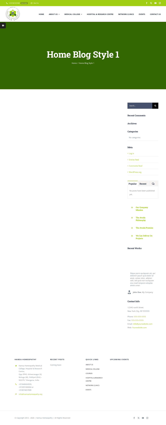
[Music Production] (131, 255)
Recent (143, 183)
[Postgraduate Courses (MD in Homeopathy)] (140, 261)
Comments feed (135, 166)
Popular (133, 183)
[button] (142, 208)
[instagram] (160, 3)
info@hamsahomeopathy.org (30, 394)
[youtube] (155, 3)
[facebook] (147, 3)
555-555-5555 (140, 316)
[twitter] (151, 3)
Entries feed (134, 159)
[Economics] (149, 255)
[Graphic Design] (140, 255)
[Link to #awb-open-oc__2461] (3, 25)
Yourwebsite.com (139, 327)
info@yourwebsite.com (142, 324)
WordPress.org (135, 172)
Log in (131, 153)
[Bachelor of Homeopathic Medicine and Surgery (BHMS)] (149, 261)
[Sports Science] (131, 261)
